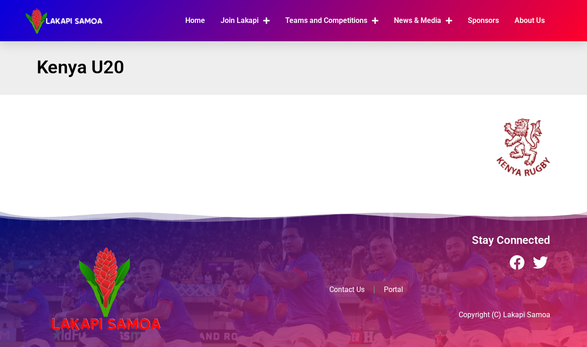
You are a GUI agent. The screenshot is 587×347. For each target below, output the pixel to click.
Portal (393, 289)
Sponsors (483, 20)
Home (195, 20)
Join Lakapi (240, 20)
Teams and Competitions (326, 20)
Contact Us (347, 289)
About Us (530, 20)
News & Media (417, 20)
